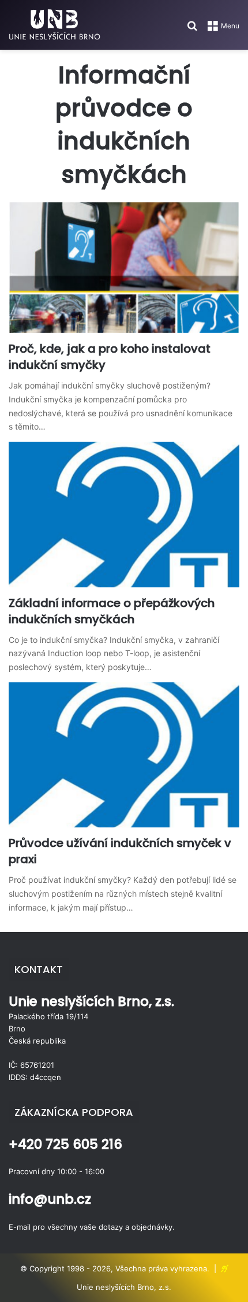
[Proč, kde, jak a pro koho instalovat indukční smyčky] (124, 267)
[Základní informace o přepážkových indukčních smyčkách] (124, 514)
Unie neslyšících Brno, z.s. (124, 1287)
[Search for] (192, 30)
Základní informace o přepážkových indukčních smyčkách (112, 611)
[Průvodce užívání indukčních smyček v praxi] (124, 754)
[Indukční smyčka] (55, 25)
